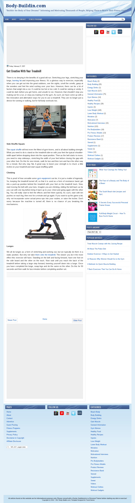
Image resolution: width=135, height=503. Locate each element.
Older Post (77, 320)
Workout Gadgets (94, 159)
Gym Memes (92, 97)
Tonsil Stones (90, 500)
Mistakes (91, 117)
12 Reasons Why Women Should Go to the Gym (105, 259)
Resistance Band (94, 139)
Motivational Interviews (96, 123)
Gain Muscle (92, 91)
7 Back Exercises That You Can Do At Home (104, 269)
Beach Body (92, 81)
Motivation (91, 120)
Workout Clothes (94, 155)
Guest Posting (12, 425)
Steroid (90, 142)
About (14, 19)
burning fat (16, 80)
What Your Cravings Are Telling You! (113, 170)
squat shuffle (15, 150)
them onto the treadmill (45, 255)
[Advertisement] (44, 45)
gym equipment (44, 178)
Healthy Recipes (94, 104)
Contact (23, 19)
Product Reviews (94, 136)
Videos (90, 152)
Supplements (93, 146)
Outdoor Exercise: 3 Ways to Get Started (103, 254)
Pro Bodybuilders (94, 129)
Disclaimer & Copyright (15, 438)
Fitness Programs (35, 19)
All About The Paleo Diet (96, 249)
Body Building (93, 84)
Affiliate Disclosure (14, 441)
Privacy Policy (12, 435)
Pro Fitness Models (95, 133)
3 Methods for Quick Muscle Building (101, 264)
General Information (95, 94)
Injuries (90, 107)
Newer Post (12, 320)
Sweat (90, 149)
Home (7, 19)
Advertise (10, 422)
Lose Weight (92, 110)
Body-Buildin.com (26, 5)
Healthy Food (93, 100)
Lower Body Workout (95, 113)
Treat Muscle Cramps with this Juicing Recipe (104, 244)
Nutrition (91, 126)
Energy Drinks (93, 88)
